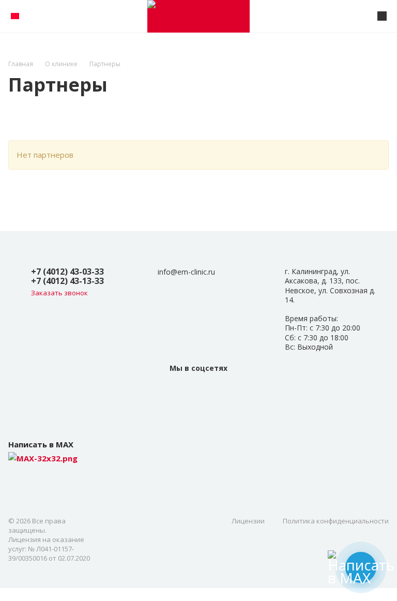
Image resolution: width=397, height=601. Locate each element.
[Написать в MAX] (360, 567)
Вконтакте (198, 391)
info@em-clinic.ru (186, 272)
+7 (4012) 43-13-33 (67, 281)
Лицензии (248, 520)
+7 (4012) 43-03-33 (67, 271)
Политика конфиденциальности (336, 520)
